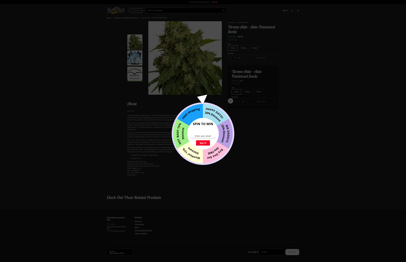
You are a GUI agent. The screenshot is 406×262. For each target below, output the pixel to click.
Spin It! (203, 143)
